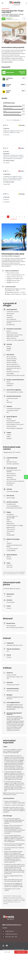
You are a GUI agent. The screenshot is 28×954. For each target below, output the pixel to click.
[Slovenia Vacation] (8, 917)
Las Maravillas (5, 8)
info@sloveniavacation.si (11, 934)
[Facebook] (7, 946)
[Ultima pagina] (24, 216)
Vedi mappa (7, 952)
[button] (3, 32)
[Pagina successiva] (22, 216)
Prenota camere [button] (21, 952)
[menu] (26, 3)
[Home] (3, 946)
